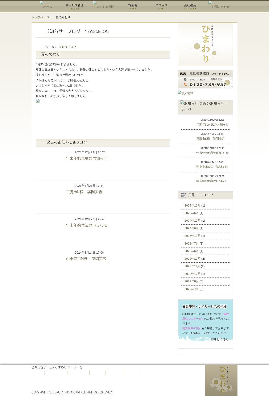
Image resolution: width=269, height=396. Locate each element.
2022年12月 (192, 258)
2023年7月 (192, 243)
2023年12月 (192, 235)
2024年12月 (192, 220)
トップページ (40, 17)
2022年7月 (192, 289)
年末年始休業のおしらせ (49, 230)
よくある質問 (80, 373)
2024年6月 (192, 228)
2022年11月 (192, 266)
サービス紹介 (58, 373)
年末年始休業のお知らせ (49, 163)
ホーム (39, 373)
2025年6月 (192, 213)
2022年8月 (192, 281)
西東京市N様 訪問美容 (49, 263)
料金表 (99, 373)
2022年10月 (192, 273)
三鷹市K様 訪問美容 (49, 196)
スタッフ (116, 373)
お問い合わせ (154, 373)
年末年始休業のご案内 (186, 179)
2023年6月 (192, 251)
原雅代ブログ (67, 47)
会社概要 (134, 373)
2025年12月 (192, 205)
